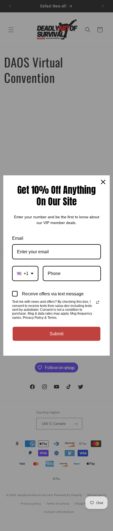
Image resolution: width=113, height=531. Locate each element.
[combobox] (25, 273)
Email (17, 238)
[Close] (103, 182)
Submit (56, 333)
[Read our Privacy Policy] (97, 302)
